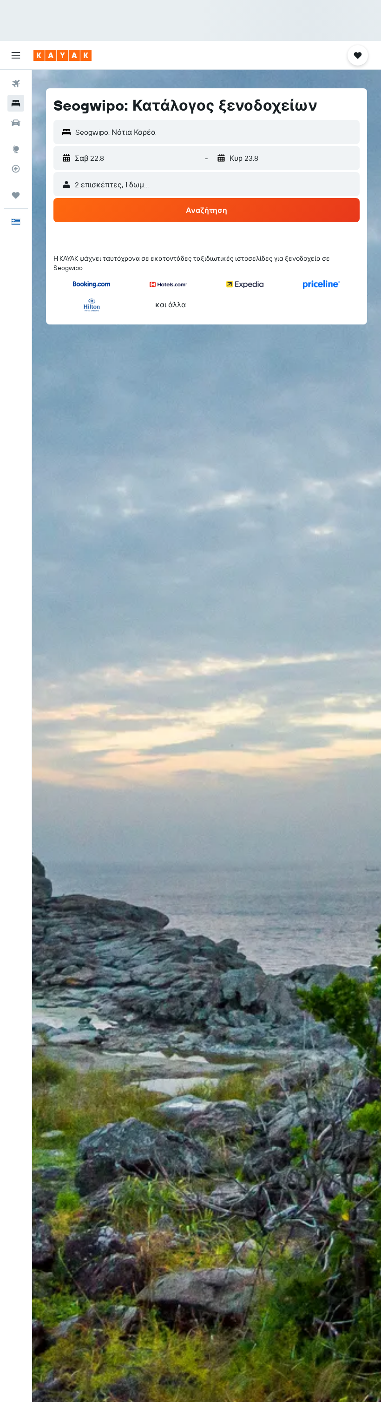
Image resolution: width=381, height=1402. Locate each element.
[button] (16, 55)
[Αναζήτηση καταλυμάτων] (16, 103)
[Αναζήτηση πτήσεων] (16, 83)
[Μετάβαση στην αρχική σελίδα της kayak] (62, 55)
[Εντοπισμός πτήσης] (16, 168)
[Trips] (16, 195)
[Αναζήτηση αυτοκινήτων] (16, 122)
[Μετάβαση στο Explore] (16, 149)
